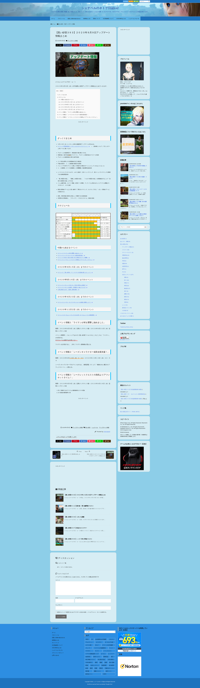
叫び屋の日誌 (101, 659)
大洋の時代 (111, 659)
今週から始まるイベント (66, 99)
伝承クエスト (96, 656)
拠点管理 (125, 258)
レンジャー (111, 653)
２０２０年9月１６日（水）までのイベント (71, 104)
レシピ (124, 305)
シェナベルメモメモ (57, 650)
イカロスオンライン (126, 313)
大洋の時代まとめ (56, 647)
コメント (57, 580)
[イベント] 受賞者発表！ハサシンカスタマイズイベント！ (73, 146)
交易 (126, 302)
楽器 (106, 662)
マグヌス (88, 651)
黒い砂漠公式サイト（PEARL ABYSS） (130, 411)
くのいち (111, 639)
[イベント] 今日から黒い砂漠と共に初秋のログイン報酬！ (73, 257)
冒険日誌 (125, 255)
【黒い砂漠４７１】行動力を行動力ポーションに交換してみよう (138, 214)
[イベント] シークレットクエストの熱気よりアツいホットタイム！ (75, 259)
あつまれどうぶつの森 (127, 316)
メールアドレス (79, 598)
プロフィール (55, 635)
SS (124, 272)
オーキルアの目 (109, 642)
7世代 (87, 639)
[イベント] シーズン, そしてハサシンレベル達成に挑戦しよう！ (74, 302)
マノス (97, 651)
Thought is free (109, 684)
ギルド (97, 645)
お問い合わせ (55, 655)
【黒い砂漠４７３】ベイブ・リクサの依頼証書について (138, 189)
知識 (124, 263)
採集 (126, 277)
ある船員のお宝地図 (100, 639)
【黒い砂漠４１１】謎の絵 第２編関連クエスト (79, 506)
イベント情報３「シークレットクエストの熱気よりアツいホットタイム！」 (77, 117)
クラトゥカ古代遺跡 (107, 645)
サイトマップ (55, 642)
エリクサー (99, 642)
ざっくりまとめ (62, 94)
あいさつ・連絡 (125, 241)
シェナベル (95, 427)
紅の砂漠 (123, 238)
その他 (125, 310)
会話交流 (125, 266)
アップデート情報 (70, 24)
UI (92, 639)
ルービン (103, 653)
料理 (126, 285)
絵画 (87, 668)
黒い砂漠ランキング (124, 339)
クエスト (125, 249)
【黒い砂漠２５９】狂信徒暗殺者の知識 (130, 389)
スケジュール (61, 97)
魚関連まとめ (55, 640)
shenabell (107, 431)
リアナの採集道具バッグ (92, 653)
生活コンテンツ (127, 274)
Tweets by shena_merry (126, 327)
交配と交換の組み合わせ (58, 637)
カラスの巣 (88, 645)
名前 (56, 598)
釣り (126, 280)
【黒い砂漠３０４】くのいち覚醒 (74, 517)
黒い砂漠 (60, 24)
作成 (124, 260)
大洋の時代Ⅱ (89, 662)
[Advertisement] (83, 127)
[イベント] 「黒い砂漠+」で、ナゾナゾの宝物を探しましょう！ (74, 272)
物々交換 (111, 662)
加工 (126, 291)
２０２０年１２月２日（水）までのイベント (71, 109)
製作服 (87, 671)
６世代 (104, 674)
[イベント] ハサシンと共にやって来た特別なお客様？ (72, 285)
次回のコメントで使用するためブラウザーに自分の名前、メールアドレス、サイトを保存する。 (82, 612)
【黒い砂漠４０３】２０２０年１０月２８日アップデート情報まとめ (85, 495)
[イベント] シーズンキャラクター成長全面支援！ (71, 255)
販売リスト (109, 671)
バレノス (88, 648)
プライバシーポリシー (58, 653)
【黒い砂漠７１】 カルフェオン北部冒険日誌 (132, 394)
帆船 (101, 662)
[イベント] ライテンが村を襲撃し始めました (69, 253)
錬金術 (127, 288)
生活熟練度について (57, 645)
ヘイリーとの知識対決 (100, 648)
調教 (126, 294)
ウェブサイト (58, 605)
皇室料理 (104, 665)
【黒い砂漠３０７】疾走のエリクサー (75, 528)
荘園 (96, 668)
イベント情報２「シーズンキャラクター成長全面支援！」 (73, 114)
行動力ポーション (109, 668)
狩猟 (126, 283)
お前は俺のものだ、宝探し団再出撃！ (68, 289)
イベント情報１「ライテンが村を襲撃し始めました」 (72, 112)
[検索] (149, 1)
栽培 (126, 296)
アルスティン (89, 642)
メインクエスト (107, 651)
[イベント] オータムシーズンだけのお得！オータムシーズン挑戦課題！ (76, 315)
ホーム (53, 24)
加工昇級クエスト (90, 659)
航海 (126, 299)
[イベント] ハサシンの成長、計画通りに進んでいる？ (72, 287)
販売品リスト (126, 307)
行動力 (101, 668)
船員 (91, 668)
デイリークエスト (127, 252)
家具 (96, 662)
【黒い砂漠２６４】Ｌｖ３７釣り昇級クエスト (78, 539)
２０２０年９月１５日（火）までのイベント (71, 102)
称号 (124, 269)
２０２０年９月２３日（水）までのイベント (71, 107)
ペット (111, 648)
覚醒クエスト (97, 671)
